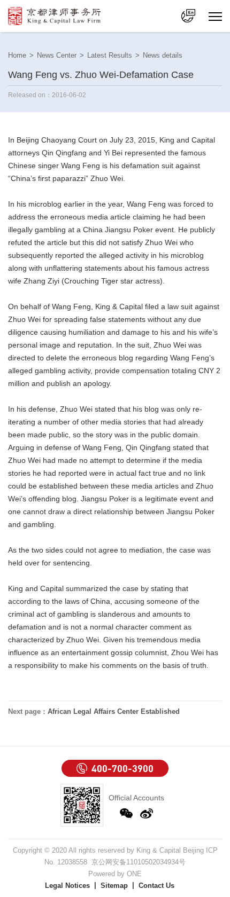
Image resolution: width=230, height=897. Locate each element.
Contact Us (156, 886)
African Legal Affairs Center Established (94, 711)
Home (17, 55)
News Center (56, 55)
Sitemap (114, 886)
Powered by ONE (115, 874)
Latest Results (109, 55)
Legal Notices (67, 886)
